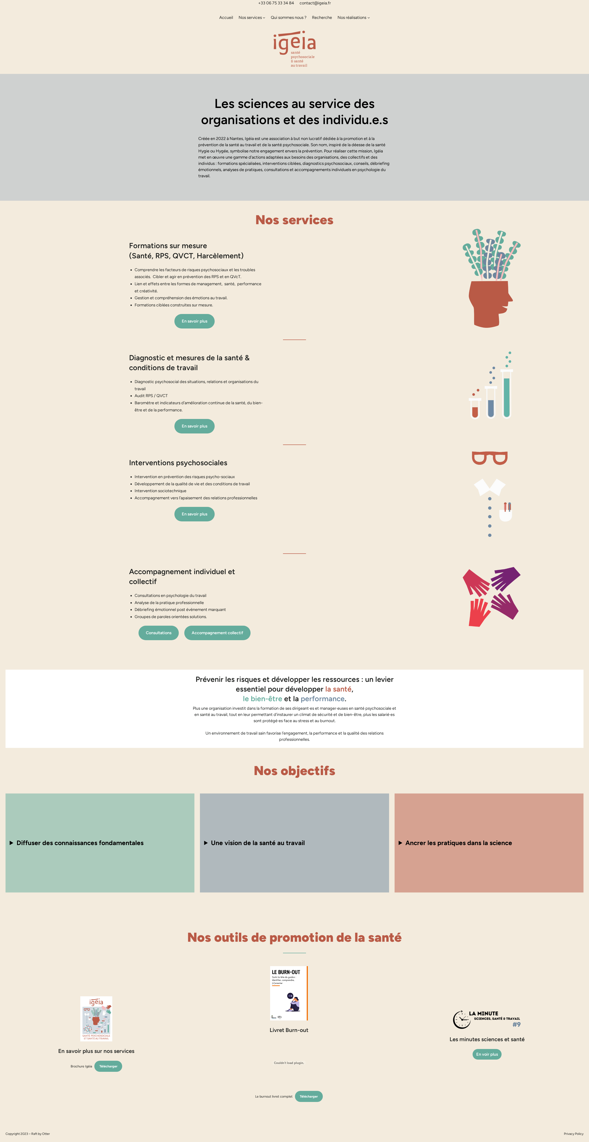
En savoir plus (194, 321)
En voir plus (487, 1054)
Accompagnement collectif (217, 632)
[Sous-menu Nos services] (264, 17)
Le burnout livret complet (273, 1096)
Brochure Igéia (81, 1066)
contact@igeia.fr (315, 3)
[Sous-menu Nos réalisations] (368, 17)
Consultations (158, 632)
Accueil (226, 17)
